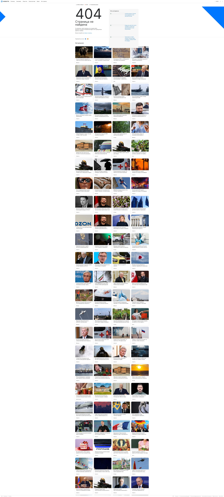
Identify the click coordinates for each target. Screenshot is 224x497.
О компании (5, 496)
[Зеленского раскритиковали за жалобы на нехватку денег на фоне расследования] (140, 111)
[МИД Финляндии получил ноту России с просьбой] (121, 186)
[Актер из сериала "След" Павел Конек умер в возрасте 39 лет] (84, 204)
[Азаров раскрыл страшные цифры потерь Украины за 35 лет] (84, 261)
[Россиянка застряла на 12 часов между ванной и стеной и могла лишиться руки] (140, 242)
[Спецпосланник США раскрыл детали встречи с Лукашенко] (140, 204)
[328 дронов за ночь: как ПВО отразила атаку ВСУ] (102, 130)
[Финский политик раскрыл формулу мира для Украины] (102, 74)
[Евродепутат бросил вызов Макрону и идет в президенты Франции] (121, 429)
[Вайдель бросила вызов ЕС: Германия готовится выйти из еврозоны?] (140, 429)
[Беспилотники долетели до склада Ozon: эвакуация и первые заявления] (84, 167)
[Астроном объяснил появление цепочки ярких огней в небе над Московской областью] (102, 466)
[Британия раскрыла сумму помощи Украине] (121, 410)
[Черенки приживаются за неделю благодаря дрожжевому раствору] (121, 317)
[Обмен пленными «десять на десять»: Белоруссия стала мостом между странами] (140, 466)
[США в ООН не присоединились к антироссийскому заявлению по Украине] (84, 466)
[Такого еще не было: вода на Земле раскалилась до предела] (140, 373)
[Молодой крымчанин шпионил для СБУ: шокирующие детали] (102, 354)
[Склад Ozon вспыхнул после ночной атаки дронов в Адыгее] (84, 354)
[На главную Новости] (6, 1)
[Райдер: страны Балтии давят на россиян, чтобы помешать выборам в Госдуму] (140, 335)
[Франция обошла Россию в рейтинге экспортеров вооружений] (84, 317)
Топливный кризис (94, 4)
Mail (2, 496)
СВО (87, 4)
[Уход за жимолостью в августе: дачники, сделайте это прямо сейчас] (140, 148)
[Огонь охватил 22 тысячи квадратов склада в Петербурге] (140, 167)
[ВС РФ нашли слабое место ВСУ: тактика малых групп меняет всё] (102, 204)
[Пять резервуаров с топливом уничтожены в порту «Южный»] (84, 373)
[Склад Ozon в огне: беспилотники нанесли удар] (84, 223)
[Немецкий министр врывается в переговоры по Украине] (102, 261)
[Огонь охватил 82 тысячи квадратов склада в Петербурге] (140, 186)
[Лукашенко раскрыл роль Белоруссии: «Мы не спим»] (121, 391)
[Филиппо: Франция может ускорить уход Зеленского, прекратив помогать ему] (102, 223)
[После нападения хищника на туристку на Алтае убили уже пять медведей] (84, 55)
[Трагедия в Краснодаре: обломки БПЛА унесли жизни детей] (102, 148)
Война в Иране (80, 4)
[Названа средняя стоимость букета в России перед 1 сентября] (140, 448)
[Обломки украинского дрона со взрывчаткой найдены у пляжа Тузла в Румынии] (102, 92)
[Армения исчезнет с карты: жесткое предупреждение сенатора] (84, 242)
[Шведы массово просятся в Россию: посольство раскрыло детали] (84, 148)
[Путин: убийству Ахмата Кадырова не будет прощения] (140, 74)
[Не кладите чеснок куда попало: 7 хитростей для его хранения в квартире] (121, 204)
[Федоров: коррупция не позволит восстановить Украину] (102, 429)
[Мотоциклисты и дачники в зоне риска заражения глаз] (121, 466)
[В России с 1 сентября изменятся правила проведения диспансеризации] (140, 55)
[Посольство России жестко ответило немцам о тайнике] (102, 391)
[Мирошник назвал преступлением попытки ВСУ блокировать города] (121, 485)
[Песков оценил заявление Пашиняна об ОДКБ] (121, 354)
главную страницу (88, 33)
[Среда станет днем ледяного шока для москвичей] (121, 130)
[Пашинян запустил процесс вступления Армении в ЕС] (140, 485)
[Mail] (2, 1)
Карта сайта (221, 496)
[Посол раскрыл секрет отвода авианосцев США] (140, 92)
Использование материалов (206, 496)
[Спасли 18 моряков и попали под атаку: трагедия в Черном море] (102, 55)
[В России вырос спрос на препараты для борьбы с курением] (140, 130)
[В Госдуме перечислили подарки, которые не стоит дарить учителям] (140, 317)
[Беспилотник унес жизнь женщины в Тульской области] (102, 298)
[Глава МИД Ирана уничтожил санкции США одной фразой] (102, 279)
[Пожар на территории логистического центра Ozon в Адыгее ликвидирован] (102, 485)
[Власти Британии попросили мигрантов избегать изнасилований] (121, 111)
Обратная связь (215, 496)
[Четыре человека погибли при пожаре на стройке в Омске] (140, 354)
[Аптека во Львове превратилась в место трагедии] (84, 92)
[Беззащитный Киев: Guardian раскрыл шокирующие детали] (102, 111)
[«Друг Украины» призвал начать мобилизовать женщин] (121, 279)
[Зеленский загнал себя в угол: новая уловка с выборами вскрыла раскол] (140, 391)
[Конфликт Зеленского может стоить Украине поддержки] (102, 242)
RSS (173, 496)
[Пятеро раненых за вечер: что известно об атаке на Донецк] (121, 167)
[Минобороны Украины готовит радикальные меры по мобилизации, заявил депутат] (140, 223)
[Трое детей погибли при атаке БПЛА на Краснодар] (102, 335)
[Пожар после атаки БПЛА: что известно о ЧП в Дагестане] (121, 335)
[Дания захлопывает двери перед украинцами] (84, 111)
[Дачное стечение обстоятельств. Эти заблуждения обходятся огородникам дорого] (84, 298)
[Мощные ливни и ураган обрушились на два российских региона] (121, 242)
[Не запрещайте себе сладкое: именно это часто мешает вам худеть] (84, 448)
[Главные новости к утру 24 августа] (121, 261)
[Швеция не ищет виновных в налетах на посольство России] (121, 373)
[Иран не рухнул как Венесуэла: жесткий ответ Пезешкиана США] (140, 279)
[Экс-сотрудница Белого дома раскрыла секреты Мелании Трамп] (84, 186)
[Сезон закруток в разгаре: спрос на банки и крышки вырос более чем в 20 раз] (84, 391)
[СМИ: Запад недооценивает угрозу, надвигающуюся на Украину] (102, 410)
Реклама (10, 496)
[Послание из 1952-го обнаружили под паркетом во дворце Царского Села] (121, 55)
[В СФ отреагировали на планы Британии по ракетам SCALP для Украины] (84, 410)
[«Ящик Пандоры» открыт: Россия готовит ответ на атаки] (84, 130)
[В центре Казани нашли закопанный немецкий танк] (121, 92)
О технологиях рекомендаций (184, 496)
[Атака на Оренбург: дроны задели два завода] (121, 148)
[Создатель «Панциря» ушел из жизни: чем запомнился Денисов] (102, 373)
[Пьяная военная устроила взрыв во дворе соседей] (102, 448)
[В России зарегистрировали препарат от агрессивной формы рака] (121, 298)
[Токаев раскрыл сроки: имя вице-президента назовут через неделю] (84, 279)
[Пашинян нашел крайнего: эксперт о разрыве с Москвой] (140, 298)
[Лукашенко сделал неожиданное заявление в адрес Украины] (84, 74)
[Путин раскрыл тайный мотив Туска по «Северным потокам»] (84, 485)
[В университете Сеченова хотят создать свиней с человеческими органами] (102, 186)
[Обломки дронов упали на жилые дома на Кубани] (84, 429)
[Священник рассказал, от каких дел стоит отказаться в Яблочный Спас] (121, 448)
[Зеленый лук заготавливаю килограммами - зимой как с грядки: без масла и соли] (121, 74)
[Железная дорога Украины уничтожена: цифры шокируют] (102, 317)
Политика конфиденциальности (195, 496)
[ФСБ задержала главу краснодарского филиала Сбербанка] (140, 410)
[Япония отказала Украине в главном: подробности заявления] (140, 261)
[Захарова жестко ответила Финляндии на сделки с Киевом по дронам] (121, 223)
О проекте (176, 496)
